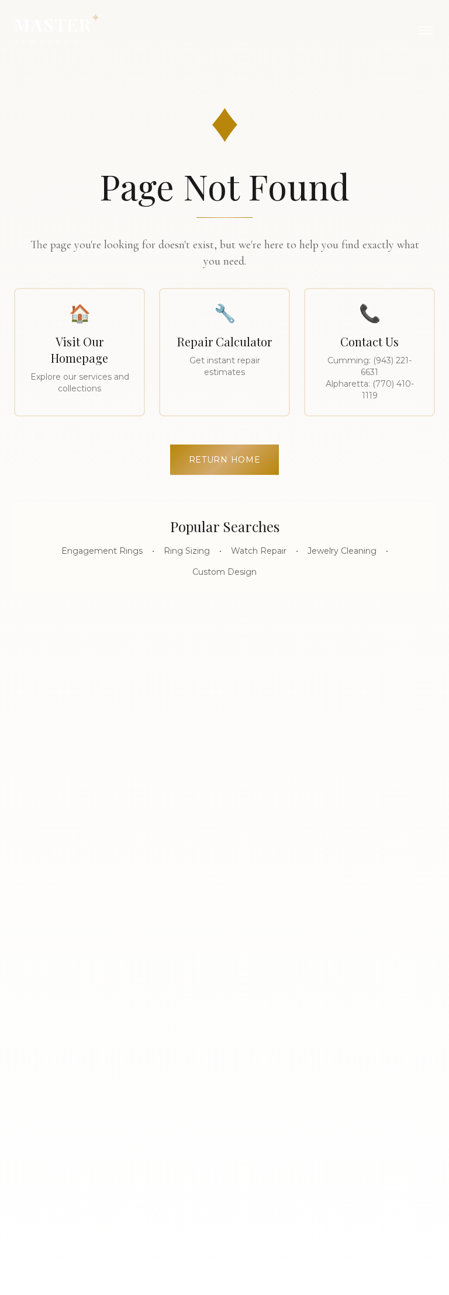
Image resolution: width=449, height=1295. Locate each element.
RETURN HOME (225, 459)
